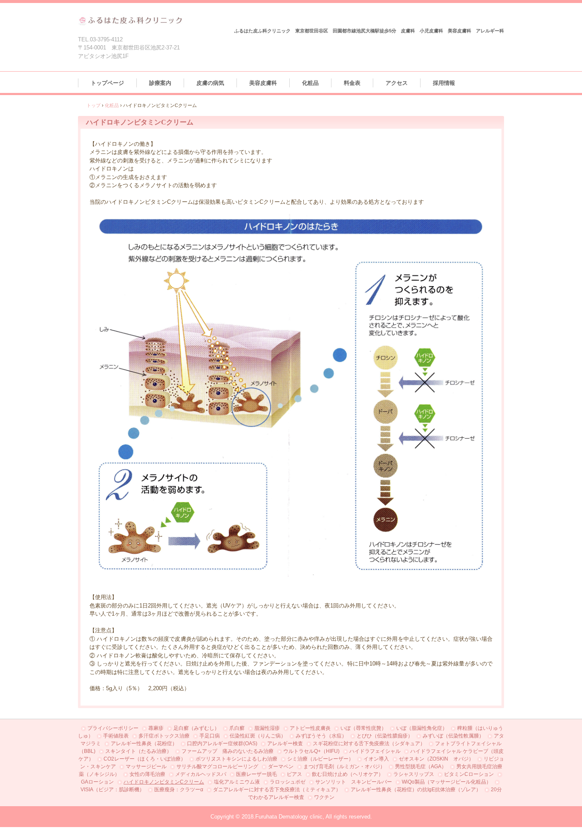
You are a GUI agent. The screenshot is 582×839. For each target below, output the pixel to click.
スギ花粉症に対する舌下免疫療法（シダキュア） (369, 743)
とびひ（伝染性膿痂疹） (385, 736)
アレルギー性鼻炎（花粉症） (144, 743)
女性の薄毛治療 (147, 774)
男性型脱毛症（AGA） (421, 767)
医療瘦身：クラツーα (178, 790)
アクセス (397, 83)
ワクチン (324, 797)
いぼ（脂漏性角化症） (421, 728)
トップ (93, 105)
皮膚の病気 (210, 83)
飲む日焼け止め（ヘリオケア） (347, 774)
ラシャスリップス (413, 774)
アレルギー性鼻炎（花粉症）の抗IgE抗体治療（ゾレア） (416, 790)
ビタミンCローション (469, 774)
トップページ (107, 83)
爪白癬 (237, 728)
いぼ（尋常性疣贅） (363, 728)
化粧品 (310, 83)
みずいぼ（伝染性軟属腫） (453, 736)
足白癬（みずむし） (196, 728)
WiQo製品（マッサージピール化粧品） (446, 782)
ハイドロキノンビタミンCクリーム (164, 782)
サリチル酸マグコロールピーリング (217, 767)
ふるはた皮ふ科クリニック (130, 20)
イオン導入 (376, 759)
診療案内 (160, 83)
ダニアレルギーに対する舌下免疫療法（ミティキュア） (277, 790)
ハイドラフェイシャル (374, 751)
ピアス (294, 774)
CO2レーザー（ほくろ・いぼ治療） (145, 759)
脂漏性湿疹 (267, 728)
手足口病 (209, 736)
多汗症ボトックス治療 (164, 736)
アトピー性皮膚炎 (310, 728)
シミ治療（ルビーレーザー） (320, 759)
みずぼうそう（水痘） (321, 736)
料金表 (352, 83)
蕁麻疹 (156, 728)
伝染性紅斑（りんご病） (258, 736)
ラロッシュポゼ (287, 782)
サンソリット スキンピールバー (353, 782)
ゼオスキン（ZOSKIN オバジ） (436, 759)
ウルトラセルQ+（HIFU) (311, 751)
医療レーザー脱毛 (256, 774)
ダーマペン (281, 767)
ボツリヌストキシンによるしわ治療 (236, 759)
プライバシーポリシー (112, 728)
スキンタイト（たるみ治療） (138, 751)
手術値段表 (116, 736)
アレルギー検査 (285, 743)
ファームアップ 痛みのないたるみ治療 (228, 751)
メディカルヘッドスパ (200, 774)
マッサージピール (146, 767)
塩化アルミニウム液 (237, 782)
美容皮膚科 (263, 83)
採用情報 (444, 83)
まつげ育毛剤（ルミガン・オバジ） (344, 767)
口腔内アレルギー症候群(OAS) (222, 743)
